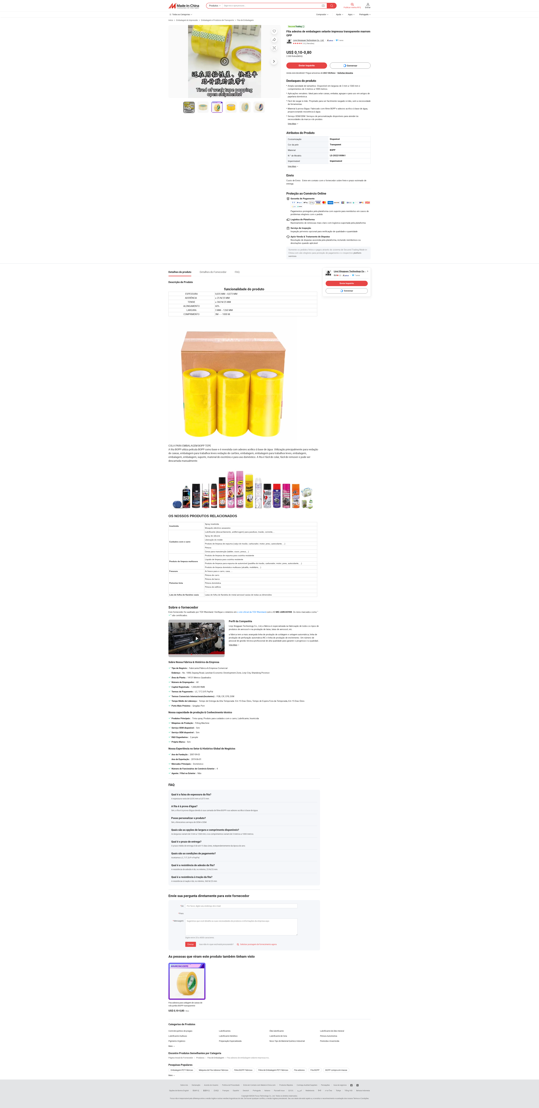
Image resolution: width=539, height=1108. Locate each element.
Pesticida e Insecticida (329, 1041)
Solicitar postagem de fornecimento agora (257, 944)
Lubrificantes (224, 1031)
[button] (323, 5)
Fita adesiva (299, 1070)
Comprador (321, 14)
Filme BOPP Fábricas (243, 1070)
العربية (299, 1090)
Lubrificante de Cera (278, 1036)
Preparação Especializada (230, 1041)
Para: (181, 913)
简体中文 (196, 1090)
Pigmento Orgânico (176, 1041)
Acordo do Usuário (211, 1085)
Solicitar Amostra (345, 73)
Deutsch (246, 1090)
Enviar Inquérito (307, 65)
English (186, 1090)
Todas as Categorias (181, 14)
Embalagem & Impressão (187, 20)
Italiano (267, 1090)
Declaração (196, 1085)
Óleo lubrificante (277, 1031)
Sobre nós (184, 1085)
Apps (350, 14)
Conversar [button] (352, 65)
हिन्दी (319, 1090)
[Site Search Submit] (332, 6)
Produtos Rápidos (286, 1085)
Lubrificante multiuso (177, 1036)
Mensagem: (179, 920)
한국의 (290, 1090)
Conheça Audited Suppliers (307, 1085)
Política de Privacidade (230, 1085)
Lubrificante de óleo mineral (332, 1031)
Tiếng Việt (348, 1090)
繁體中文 (206, 1090)
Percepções (325, 1085)
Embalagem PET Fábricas (182, 1070)
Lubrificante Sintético (228, 1036)
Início (170, 20)
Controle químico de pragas (180, 1031)
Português (257, 1090)
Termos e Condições (361, 1098)
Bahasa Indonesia (363, 1090)
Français (225, 1090)
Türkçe (338, 1090)
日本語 (216, 1090)
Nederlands (310, 1090)
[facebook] (351, 1085)
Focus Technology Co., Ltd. (265, 1096)
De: (182, 906)
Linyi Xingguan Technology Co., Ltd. (308, 40)
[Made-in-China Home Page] (183, 6)
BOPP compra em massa (336, 1070)
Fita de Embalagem (245, 20)
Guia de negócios (340, 1085)
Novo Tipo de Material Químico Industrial (287, 1041)
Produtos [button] (213, 5)
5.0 (337, 275)
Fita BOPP (314, 1070)
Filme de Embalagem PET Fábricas (273, 1070)
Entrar (368, 7)
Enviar (191, 944)
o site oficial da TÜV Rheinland (251, 612)
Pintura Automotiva (328, 1036)
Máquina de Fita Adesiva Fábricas (213, 1070)
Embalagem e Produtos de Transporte (217, 20)
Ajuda (338, 14)
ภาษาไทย (328, 1090)
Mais (170, 1046)
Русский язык (279, 1090)
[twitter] (357, 1085)
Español (236, 1090)
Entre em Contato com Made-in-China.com (259, 1085)
